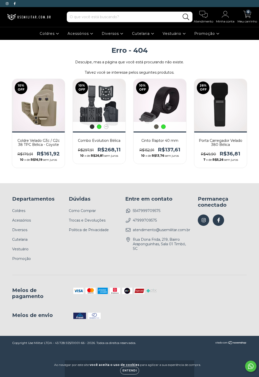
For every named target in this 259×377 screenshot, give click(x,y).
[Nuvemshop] (231, 343)
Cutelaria (141, 33)
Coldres (48, 33)
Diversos (111, 33)
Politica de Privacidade (89, 230)
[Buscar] (186, 17)
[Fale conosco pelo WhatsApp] (250, 366)
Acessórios (79, 33)
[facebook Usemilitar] (14, 3)
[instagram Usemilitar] (7, 3)
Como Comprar (82, 210)
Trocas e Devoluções (87, 220)
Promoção (205, 33)
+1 (106, 126)
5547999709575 (146, 210)
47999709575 (145, 220)
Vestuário (173, 33)
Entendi (129, 370)
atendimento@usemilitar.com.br (161, 230)
